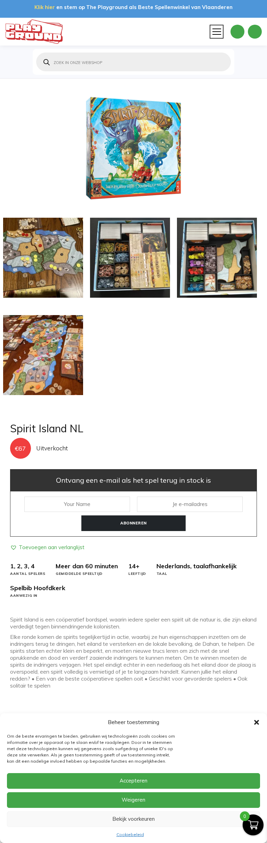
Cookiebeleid (130, 834)
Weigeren (133, 799)
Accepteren (133, 780)
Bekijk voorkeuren (133, 819)
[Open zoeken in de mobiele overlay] (133, 62)
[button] (256, 722)
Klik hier (44, 7)
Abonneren (133, 523)
